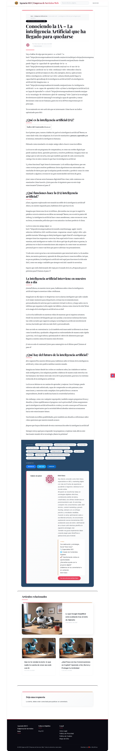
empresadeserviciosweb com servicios (65, 444)
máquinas (46, 136)
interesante (60, 109)
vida (50, 70)
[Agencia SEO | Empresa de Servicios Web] (16, 3)
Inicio (32, 16)
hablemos (55, 206)
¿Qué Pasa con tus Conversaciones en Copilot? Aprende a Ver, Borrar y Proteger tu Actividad (76, 665)
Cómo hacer (39, 182)
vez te (35, 245)
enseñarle (41, 144)
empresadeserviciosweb (56, 60)
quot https (30, 454)
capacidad (43, 64)
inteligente (78, 235)
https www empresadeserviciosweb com (38, 451)
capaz (41, 88)
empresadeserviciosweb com (44, 444)
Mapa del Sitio (64, 739)
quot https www (40, 454)
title (64, 70)
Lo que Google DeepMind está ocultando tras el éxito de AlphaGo (76, 617)
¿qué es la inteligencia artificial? (66, 133)
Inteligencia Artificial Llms (40, 16)
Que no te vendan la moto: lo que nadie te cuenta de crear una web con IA (37, 665)
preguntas (78, 399)
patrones (53, 153)
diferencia (77, 329)
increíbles (78, 144)
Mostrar (47, 127)
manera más (68, 451)
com (68, 60)
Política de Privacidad (67, 733)
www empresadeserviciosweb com (55, 458)
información (77, 318)
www (38, 57)
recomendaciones (48, 245)
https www (44, 448)
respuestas (62, 232)
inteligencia (30, 70)
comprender (60, 387)
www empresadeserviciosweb (35, 458)
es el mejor (30, 300)
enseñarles (64, 136)
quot (35, 60)
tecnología (83, 95)
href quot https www (32, 448)
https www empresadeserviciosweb (59, 448)
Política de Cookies (66, 736)
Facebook (31, 466)
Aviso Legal (63, 731)
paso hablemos (79, 451)
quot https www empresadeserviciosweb (58, 454)
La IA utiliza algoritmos (70, 164)
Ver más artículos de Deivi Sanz (69, 578)
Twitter (41, 466)
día (52, 73)
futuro (48, 355)
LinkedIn (51, 466)
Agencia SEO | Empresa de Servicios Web (39, 3)
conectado (44, 701)
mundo (53, 203)
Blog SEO (96, 3)
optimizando (53, 336)
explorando (42, 203)
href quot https (82, 444)
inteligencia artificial (67, 159)
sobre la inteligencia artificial (76, 426)
